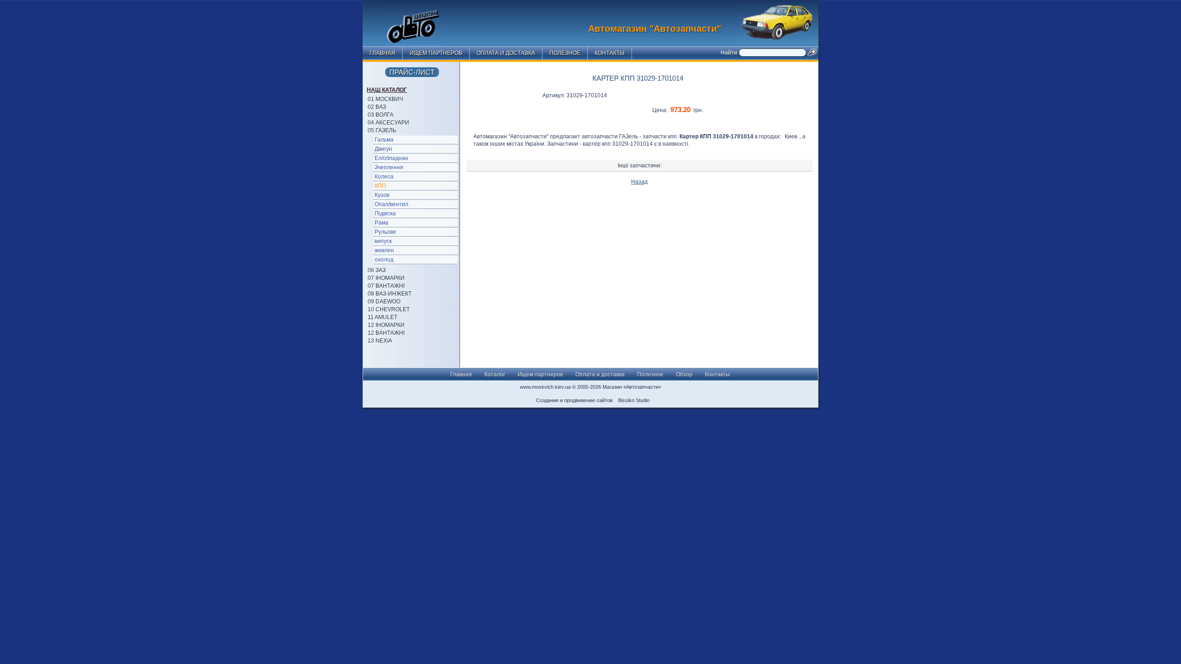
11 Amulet (382, 317)
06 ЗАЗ (377, 270)
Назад (639, 181)
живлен (384, 250)
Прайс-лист (412, 72)
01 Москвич (385, 99)
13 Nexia (380, 341)
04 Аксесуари (388, 122)
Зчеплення (389, 167)
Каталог (494, 374)
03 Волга (381, 115)
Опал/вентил (391, 204)
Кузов (382, 195)
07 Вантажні (386, 286)
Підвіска (385, 213)
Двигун (383, 149)
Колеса (384, 176)
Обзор (684, 374)
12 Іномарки (386, 325)
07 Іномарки (386, 278)
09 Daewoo (384, 301)
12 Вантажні (386, 333)
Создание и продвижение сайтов (574, 400)
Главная (382, 53)
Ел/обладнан (391, 158)
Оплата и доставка (506, 53)
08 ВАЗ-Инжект (390, 293)
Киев (791, 136)
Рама (381, 222)
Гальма (384, 139)
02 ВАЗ (377, 107)
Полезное (564, 53)
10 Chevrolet (389, 309)
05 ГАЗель (382, 130)
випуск (383, 241)
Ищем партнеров (436, 53)
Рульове (385, 232)
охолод (384, 259)
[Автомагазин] (420, 21)
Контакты (610, 53)
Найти (730, 52)
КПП (380, 186)
